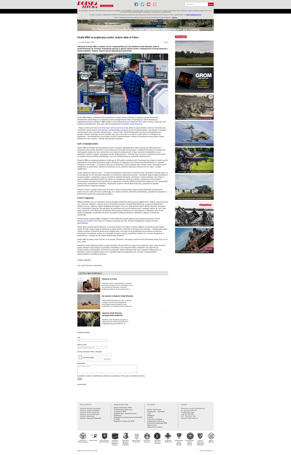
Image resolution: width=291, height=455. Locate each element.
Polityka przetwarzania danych (193, 14)
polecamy (181, 36)
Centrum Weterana (87, 416)
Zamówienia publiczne (155, 421)
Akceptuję (174, 17)
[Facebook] (136, 4)
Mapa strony (152, 425)
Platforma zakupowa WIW (157, 423)
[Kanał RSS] (154, 4)
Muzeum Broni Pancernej (89, 412)
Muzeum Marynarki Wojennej (90, 418)
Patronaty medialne (154, 419)
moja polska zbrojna (106, 6)
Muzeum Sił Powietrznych (89, 414)
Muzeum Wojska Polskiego (90, 408)
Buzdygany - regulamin (156, 411)
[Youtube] (148, 4)
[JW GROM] (194, 80)
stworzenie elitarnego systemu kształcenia (109, 128)
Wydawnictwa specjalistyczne (125, 413)
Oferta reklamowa (154, 409)
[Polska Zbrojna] (104, 8)
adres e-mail (82, 344)
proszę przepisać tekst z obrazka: (90, 351)
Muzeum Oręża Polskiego (90, 410)
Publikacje (118, 415)
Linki (149, 413)
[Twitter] (142, 4)
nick (79, 337)
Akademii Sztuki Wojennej (132, 124)
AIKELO (212, 450)
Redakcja (150, 415)
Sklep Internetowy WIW (123, 407)
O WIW (150, 417)
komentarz (82, 363)
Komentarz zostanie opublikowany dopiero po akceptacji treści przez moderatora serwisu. (111, 376)
